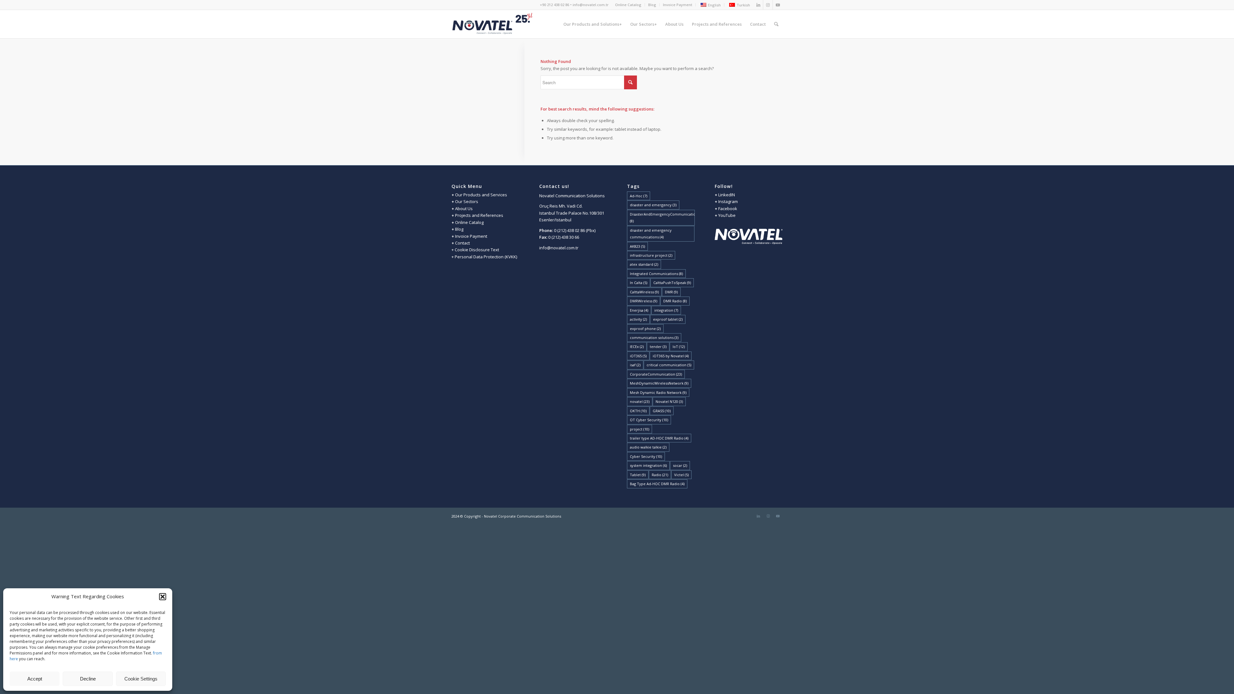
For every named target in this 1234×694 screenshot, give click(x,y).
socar (680, 465)
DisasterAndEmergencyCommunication (662, 217)
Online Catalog (628, 4)
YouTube (727, 215)
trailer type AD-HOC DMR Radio (659, 438)
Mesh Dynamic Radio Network (658, 392)
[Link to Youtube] (777, 5)
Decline (88, 678)
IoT (679, 346)
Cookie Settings (140, 678)
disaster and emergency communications (651, 233)
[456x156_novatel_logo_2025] (493, 24)
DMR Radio (675, 300)
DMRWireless (643, 300)
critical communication (669, 364)
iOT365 (638, 355)
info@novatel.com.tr (558, 248)
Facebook (727, 208)
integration (666, 310)
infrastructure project (651, 255)
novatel (639, 401)
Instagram (728, 201)
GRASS (662, 410)
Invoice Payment (677, 4)
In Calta (638, 282)
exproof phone (645, 328)
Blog (652, 4)
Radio (660, 474)
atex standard (644, 264)
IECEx (637, 346)
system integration (648, 465)
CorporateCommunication (656, 374)
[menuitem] (628, 4)
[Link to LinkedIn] (758, 5)
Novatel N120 (669, 401)
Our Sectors (466, 201)
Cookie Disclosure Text (477, 250)
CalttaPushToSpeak (672, 282)
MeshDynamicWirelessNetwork (659, 383)
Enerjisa (639, 310)
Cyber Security (646, 456)
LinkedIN (726, 195)
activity (638, 319)
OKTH (638, 410)
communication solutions (654, 337)
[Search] (776, 24)
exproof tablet (668, 319)
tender (658, 346)
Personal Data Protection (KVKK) (486, 257)
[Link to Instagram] (768, 5)
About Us (464, 208)
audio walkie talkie (648, 447)
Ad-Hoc (638, 195)
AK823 (637, 246)
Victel (681, 474)
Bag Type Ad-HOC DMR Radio (657, 483)
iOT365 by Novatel (671, 355)
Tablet (638, 474)
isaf (635, 364)
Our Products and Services (481, 195)
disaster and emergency (653, 204)
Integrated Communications (656, 273)
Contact (462, 243)
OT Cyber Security (649, 419)
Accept (34, 678)
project (639, 429)
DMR (671, 291)
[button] (162, 596)
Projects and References (479, 215)
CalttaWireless (644, 291)
